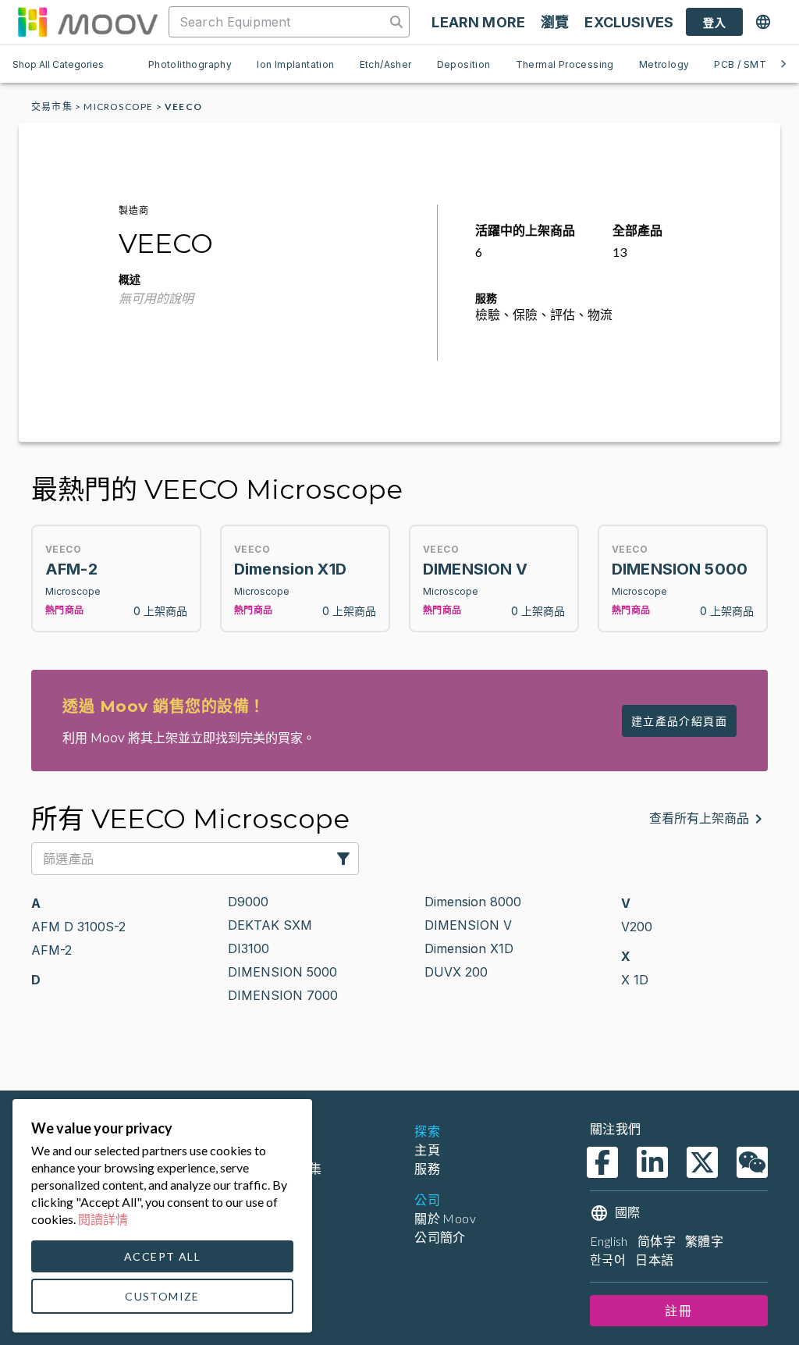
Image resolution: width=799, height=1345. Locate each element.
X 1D (634, 979)
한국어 (608, 1259)
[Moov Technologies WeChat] (752, 1162)
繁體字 (704, 1240)
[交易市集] (87, 22)
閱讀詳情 (103, 1219)
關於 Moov (445, 1218)
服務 (427, 1168)
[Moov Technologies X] (702, 1162)
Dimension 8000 (472, 901)
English (609, 1240)
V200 (636, 926)
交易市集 (52, 106)
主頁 (427, 1149)
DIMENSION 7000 (283, 995)
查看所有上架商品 (699, 818)
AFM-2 (51, 950)
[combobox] (278, 22)
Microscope (118, 106)
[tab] (190, 64)
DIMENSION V (468, 925)
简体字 (656, 1240)
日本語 (654, 1259)
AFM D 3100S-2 (78, 926)
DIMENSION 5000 (282, 972)
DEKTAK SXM (270, 925)
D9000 (248, 901)
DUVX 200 (456, 972)
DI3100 (248, 948)
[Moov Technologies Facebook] (602, 1162)
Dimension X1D (468, 948)
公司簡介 (440, 1236)
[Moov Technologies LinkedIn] (652, 1162)
